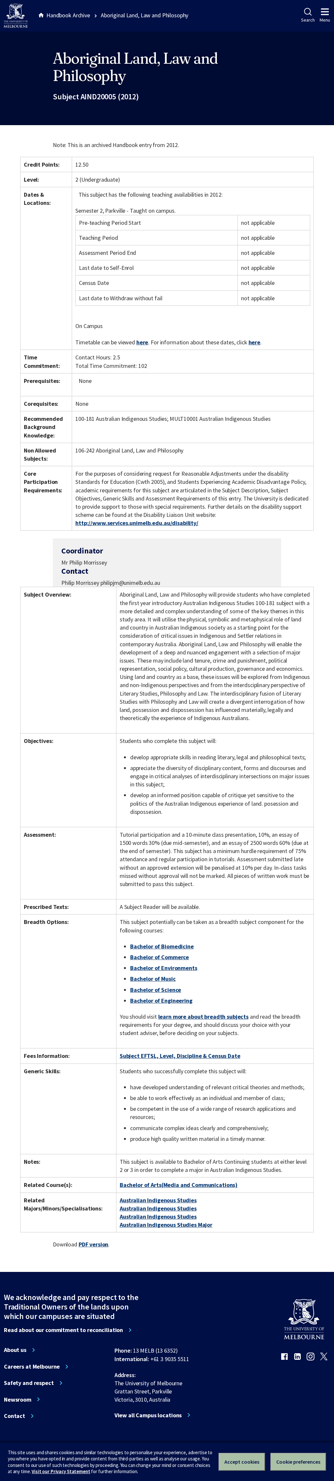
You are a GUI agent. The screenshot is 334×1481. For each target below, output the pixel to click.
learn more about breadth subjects (203, 1016)
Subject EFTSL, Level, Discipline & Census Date (180, 1056)
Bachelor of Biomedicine (162, 946)
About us (15, 1350)
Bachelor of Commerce (159, 957)
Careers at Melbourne (32, 1366)
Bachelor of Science (155, 990)
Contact (14, 1416)
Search (307, 20)
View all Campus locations (148, 1415)
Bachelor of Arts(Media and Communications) (178, 1185)
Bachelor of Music (153, 978)
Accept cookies (241, 1461)
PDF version (94, 1244)
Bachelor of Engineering (161, 1000)
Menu (325, 20)
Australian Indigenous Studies (158, 1200)
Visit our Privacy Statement (61, 1471)
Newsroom (17, 1399)
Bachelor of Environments (163, 968)
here (142, 342)
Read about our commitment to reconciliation (63, 1330)
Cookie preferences (298, 1461)
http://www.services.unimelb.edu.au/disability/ (136, 523)
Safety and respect (29, 1383)
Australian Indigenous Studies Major (166, 1224)
